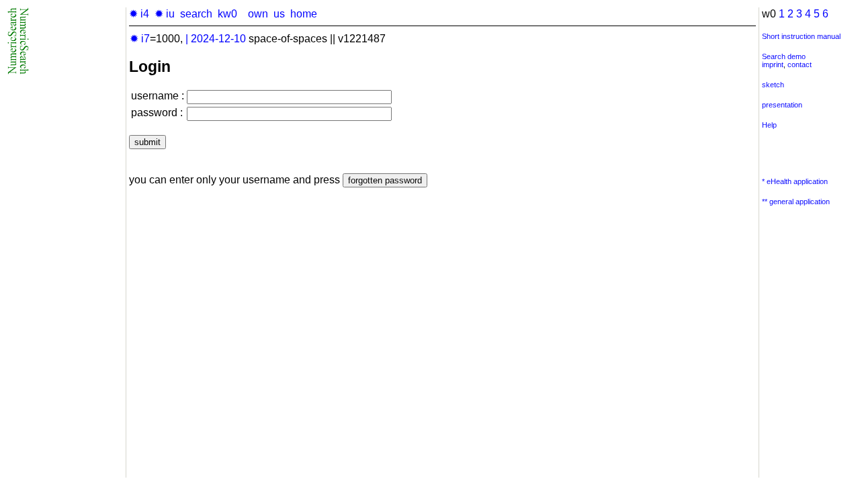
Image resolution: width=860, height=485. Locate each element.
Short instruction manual (801, 36)
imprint (772, 64)
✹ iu (165, 13)
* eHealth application (795, 181)
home (303, 13)
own (258, 13)
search (196, 13)
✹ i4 (139, 13)
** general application (796, 201)
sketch (773, 85)
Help (769, 125)
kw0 (227, 13)
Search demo (784, 56)
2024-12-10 (218, 38)
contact (799, 64)
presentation (782, 105)
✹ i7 (140, 38)
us (279, 13)
